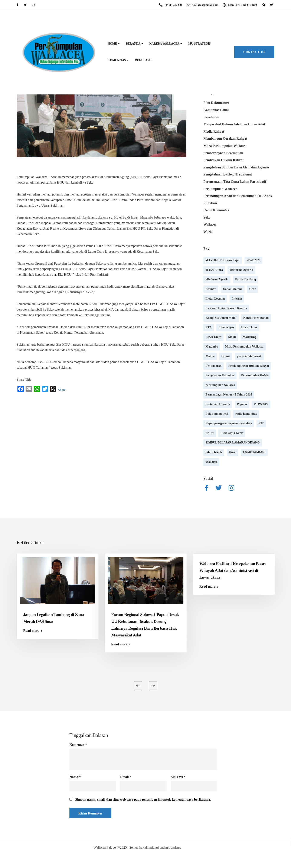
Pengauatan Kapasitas (220, 375)
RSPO (210, 433)
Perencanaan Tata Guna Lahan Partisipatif (234, 181)
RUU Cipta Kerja (231, 433)
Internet (237, 298)
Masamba (212, 346)
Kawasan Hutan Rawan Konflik (226, 308)
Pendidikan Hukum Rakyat (223, 160)
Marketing (249, 337)
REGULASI (142, 60)
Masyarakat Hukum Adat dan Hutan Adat (234, 124)
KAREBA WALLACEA (164, 43)
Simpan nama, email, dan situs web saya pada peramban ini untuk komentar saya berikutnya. (143, 799)
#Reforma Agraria (241, 269)
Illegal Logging (215, 298)
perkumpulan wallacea (220, 385)
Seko (206, 217)
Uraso (232, 452)
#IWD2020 (253, 260)
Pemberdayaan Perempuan (223, 153)
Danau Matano (232, 289)
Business (211, 289)
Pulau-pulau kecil (217, 413)
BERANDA (133, 43)
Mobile (210, 356)
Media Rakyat (213, 131)
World (208, 231)
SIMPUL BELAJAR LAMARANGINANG (233, 442)
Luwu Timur (249, 327)
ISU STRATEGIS (199, 43)
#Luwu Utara (214, 269)
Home (112, 43)
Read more (31, 630)
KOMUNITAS (117, 60)
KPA (209, 327)
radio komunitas (246, 413)
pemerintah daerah (249, 356)
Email (125, 777)
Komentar (78, 744)
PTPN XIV (261, 404)
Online (225, 356)
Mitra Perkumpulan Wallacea (224, 146)
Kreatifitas (211, 117)
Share (62, 390)
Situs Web (178, 777)
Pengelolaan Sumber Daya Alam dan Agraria (236, 167)
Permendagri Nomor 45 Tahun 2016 (229, 394)
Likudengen (226, 327)
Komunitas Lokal (216, 110)
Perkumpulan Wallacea (220, 189)
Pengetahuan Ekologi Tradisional (227, 174)
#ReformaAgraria (217, 279)
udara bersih (214, 452)
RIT (261, 423)
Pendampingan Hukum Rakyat (248, 365)
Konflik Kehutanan (256, 317)
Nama (75, 777)
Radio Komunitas (216, 210)
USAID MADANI (254, 452)
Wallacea (209, 224)
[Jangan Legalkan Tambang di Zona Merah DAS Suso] (57, 580)
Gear (252, 289)
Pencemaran (214, 365)
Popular (242, 404)
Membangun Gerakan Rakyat (225, 138)
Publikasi (210, 203)
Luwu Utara (213, 337)
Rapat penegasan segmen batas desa (229, 423)
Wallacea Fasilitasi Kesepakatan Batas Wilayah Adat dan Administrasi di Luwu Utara (232, 570)
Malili (232, 337)
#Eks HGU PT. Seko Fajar (223, 260)
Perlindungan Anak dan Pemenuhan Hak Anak (237, 196)
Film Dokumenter (216, 102)
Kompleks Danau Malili (221, 317)
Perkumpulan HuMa (254, 375)
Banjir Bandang (245, 279)
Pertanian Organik (218, 404)
